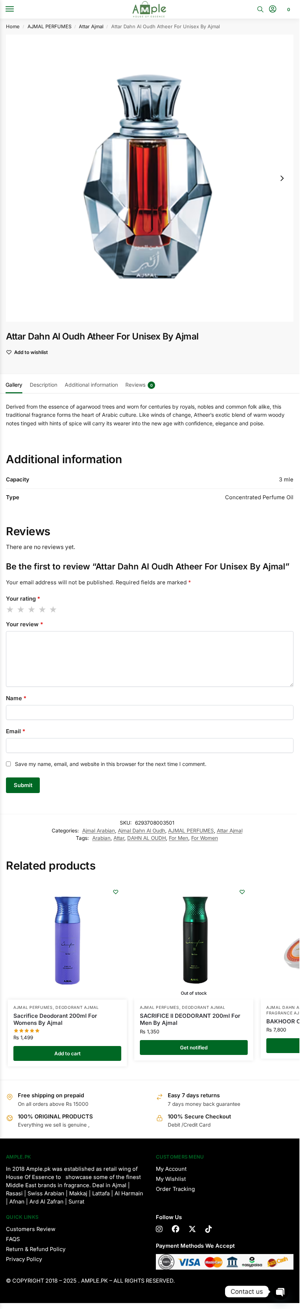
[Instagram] (159, 1229)
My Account (171, 1169)
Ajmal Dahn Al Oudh (141, 831)
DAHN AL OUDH (146, 838)
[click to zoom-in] (149, 178)
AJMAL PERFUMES (49, 26)
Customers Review (30, 1229)
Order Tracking (175, 1189)
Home (13, 26)
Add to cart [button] (67, 1053)
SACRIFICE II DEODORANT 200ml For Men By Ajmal (190, 1019)
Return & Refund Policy (35, 1249)
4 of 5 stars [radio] (42, 609)
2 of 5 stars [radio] (21, 609)
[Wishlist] (115, 891)
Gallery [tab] (14, 384)
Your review (24, 624)
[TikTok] (208, 1229)
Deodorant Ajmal (77, 1007)
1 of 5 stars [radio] (10, 609)
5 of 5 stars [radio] (53, 609)
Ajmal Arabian (98, 831)
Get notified (194, 1047)
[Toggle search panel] (260, 9)
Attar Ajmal (91, 26)
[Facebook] (175, 1229)
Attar (118, 838)
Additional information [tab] (91, 384)
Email (15, 731)
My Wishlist (171, 1179)
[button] (288, 9)
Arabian (101, 838)
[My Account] (272, 9)
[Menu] (17, 9)
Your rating (23, 598)
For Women (204, 838)
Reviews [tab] (139, 384)
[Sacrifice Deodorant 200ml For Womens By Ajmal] (67, 940)
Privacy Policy (24, 1259)
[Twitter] (192, 1229)
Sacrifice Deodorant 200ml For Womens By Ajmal (55, 1019)
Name (16, 698)
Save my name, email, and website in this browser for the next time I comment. (110, 764)
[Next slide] (282, 178)
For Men (178, 838)
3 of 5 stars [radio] (32, 609)
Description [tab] (43, 384)
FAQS (13, 1239)
